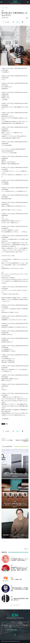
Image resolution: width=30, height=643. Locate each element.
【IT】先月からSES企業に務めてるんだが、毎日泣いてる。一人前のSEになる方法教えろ (15, 505)
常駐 (7, 423)
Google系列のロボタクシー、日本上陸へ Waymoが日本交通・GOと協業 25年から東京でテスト (19, 569)
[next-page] (5, 541)
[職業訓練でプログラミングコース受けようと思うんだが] (15, 523)
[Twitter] (14, 634)
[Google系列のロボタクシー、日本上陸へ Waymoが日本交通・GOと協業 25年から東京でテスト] (6, 569)
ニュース (12, 557)
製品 (15, 471)
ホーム (3, 7)
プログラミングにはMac (7, 440)
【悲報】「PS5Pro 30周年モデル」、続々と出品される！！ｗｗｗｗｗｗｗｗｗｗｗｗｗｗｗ (15, 475)
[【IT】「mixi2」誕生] (6, 579)
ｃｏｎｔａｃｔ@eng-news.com (17, 630)
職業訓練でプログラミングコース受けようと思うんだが (15, 535)
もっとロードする (14, 605)
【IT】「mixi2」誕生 (16, 579)
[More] (22, 22)
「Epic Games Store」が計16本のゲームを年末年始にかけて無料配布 (19, 589)
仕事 (6, 7)
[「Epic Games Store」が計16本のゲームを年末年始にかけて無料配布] (6, 589)
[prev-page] (2, 541)
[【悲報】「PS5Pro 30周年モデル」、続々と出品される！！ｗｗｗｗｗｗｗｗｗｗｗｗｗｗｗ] (15, 464)
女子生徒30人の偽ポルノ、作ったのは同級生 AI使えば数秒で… (19, 559)
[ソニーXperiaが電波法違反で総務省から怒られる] (6, 598)
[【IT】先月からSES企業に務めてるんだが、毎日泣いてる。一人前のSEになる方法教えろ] (15, 494)
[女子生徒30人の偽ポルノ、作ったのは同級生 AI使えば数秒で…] (6, 559)
